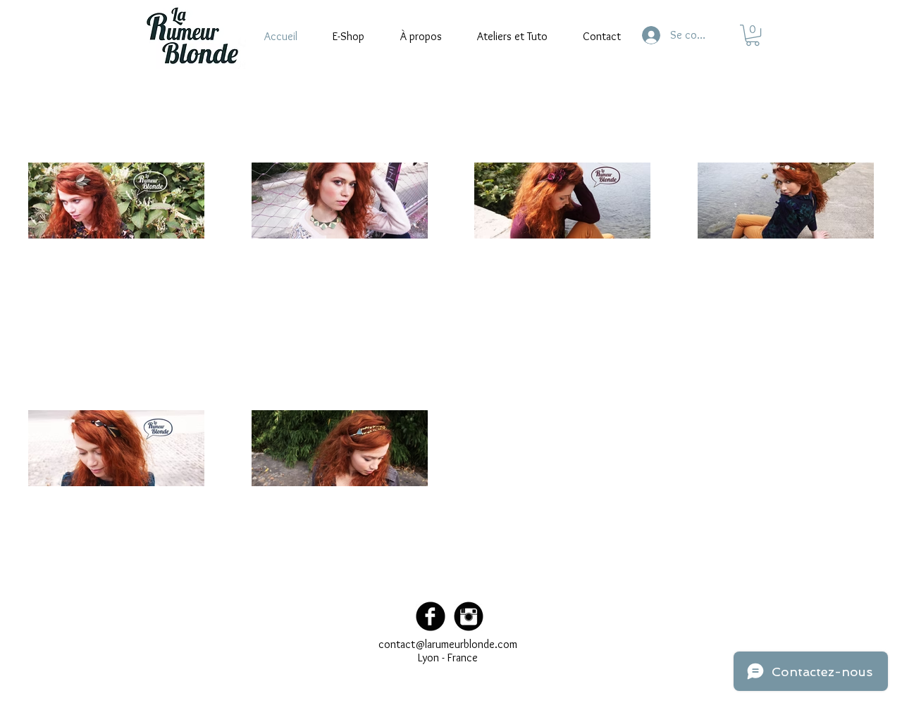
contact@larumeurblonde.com (447, 644)
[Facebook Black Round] (430, 616)
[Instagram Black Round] (468, 616)
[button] (752, 35)
